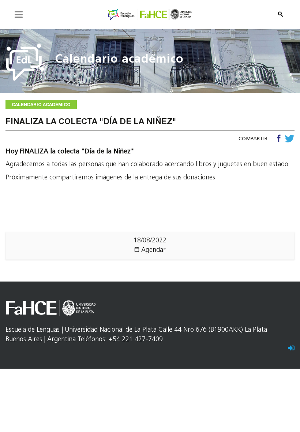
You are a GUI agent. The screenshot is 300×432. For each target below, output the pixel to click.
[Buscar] (281, 14)
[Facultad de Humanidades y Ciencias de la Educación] (150, 15)
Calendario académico (119, 60)
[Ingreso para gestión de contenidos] (291, 349)
